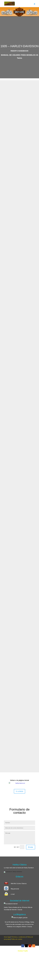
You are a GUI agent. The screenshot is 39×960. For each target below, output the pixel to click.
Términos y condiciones (18, 937)
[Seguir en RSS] (33, 945)
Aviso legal (7, 937)
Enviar (30, 847)
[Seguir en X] (26, 945)
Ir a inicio (19, 791)
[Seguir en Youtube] (30, 945)
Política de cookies (16, 939)
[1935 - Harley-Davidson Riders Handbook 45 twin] (19, 108)
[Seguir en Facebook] (22, 945)
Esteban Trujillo (23, 951)
